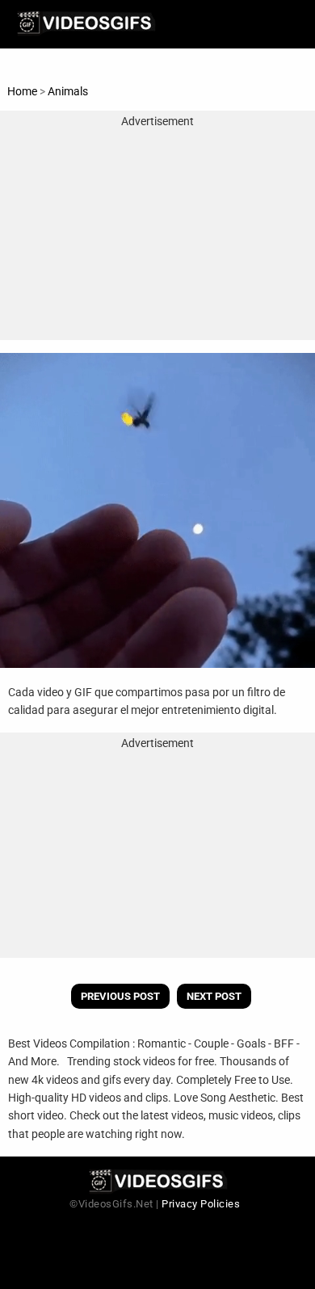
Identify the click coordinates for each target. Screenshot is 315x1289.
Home (22, 91)
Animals (68, 91)
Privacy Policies (201, 1204)
